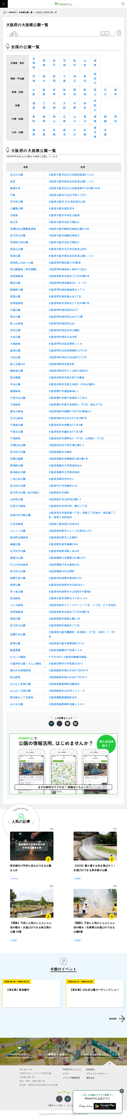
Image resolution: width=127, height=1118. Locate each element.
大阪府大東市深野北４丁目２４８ (68, 598)
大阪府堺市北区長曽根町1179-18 (68, 350)
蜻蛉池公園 (16, 370)
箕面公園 (15, 618)
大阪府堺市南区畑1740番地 (65, 262)
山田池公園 (16, 499)
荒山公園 (15, 316)
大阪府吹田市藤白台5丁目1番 (66, 431)
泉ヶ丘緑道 (16, 323)
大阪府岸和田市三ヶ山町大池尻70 (68, 370)
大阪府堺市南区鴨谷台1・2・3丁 (68, 283)
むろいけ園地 (18, 657)
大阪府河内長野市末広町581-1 (66, 585)
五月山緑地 (16, 418)
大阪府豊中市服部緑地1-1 (63, 391)
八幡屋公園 (16, 208)
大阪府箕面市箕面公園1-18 (64, 618)
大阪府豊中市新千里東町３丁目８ (68, 398)
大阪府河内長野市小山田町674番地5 (70, 591)
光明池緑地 (16, 276)
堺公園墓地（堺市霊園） (24, 269)
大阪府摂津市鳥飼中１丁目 (64, 625)
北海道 (34, 63)
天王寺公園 (16, 201)
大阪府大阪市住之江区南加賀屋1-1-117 (71, 174)
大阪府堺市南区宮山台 (61, 323)
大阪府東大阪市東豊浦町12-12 (66, 643)
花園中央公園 (18, 634)
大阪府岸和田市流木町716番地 (66, 377)
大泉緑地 (15, 343)
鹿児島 (95, 132)
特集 (51, 829)
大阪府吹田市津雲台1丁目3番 (66, 425)
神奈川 (95, 78)
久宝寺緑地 (16, 524)
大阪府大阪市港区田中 (61, 208)
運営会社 (90, 1078)
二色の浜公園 (18, 479)
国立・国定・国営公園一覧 (32, 1081)
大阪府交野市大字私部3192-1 (66, 663)
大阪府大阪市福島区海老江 (64, 235)
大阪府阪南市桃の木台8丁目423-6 (68, 670)
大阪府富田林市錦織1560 (63, 544)
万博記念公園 (18, 445)
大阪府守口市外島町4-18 (63, 485)
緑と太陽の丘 (18, 364)
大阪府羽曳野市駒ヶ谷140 (64, 551)
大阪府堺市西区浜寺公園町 (64, 330)
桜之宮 (14, 222)
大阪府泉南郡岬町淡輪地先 (64, 684)
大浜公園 (15, 357)
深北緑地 (15, 598)
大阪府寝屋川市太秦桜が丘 (64, 564)
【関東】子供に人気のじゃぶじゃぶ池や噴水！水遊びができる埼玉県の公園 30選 (30, 927)
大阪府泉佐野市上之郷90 (63, 537)
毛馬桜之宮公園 (19, 242)
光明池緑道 (16, 303)
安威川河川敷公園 (20, 515)
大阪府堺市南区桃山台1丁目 (65, 296)
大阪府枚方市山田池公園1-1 (65, 499)
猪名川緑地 (16, 411)
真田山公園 (16, 249)
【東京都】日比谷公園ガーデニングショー (94, 989)
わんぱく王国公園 (20, 690)
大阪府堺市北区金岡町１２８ (65, 343)
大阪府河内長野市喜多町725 (65, 578)
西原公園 (15, 296)
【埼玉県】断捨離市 (17, 989)
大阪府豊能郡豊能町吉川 (63, 697)
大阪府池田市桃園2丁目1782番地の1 (70, 411)
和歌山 (95, 105)
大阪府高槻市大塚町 (60, 452)
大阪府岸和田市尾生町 (61, 364)
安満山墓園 (16, 458)
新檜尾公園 (16, 289)
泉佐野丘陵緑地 (19, 537)
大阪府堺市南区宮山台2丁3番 (66, 316)
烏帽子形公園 (18, 578)
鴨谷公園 (15, 283)
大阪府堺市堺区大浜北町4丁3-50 (68, 357)
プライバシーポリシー (96, 1074)
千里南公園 (16, 425)
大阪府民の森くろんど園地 (25, 663)
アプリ (66, 1074)
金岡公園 (15, 350)
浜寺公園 (15, 330)
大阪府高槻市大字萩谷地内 (64, 472)
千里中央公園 (18, 398)
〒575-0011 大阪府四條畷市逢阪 (68, 657)
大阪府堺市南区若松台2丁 (64, 310)
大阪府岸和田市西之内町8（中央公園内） (73, 384)
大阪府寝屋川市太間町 (61, 571)
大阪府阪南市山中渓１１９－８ (67, 690)
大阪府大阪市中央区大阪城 (64, 215)
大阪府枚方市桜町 (59, 492)
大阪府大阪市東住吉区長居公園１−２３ (71, 181)
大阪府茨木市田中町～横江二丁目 (68, 506)
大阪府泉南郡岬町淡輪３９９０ (67, 704)
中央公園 (15, 384)
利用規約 (90, 1069)
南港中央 (15, 188)
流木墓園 (15, 377)
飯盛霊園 (15, 650)
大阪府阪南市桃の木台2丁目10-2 (68, 677)
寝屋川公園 (16, 558)
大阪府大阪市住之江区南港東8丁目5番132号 (74, 188)
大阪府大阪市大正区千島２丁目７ (68, 195)
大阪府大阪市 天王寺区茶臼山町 (67, 201)
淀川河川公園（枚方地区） (25, 492)
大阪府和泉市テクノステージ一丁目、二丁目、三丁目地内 (82, 605)
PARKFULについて (72, 1069)
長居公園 (15, 256)
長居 (12, 181)
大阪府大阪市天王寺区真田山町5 (67, 249)
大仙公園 (15, 337)
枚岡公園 (15, 643)
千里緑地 (15, 404)
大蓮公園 (15, 310)
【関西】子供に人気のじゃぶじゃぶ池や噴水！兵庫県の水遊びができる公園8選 (94, 927)
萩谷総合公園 (18, 472)
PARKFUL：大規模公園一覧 (21, 12)
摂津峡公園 (16, 465)
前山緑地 (15, 677)
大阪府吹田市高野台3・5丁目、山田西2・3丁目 (76, 438)
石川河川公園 (18, 551)
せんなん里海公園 (20, 684)
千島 (12, 195)
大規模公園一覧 (27, 1077)
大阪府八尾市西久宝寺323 (64, 524)
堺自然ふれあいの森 (21, 262)
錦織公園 (15, 544)
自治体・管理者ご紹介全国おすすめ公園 (39, 1085)
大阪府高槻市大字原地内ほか (65, 465)
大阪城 (14, 215)
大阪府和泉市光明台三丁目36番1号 (69, 276)
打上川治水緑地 (19, 564)
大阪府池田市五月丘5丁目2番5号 (68, 418)
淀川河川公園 (18, 235)
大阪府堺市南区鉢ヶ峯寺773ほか (68, 269)
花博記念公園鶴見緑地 (23, 229)
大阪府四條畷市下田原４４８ (65, 650)
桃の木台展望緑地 (20, 670)
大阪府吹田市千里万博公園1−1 (66, 445)
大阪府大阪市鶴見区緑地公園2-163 (69, 229)
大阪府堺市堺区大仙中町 (63, 337)
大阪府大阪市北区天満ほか (64, 222)
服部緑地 (15, 391)
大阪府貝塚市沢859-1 (61, 479)
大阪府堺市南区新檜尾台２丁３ (67, 289)
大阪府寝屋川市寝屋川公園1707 (67, 558)
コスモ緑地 (16, 605)
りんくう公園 (18, 531)
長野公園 (15, 585)
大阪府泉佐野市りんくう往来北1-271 (70, 531)
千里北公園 (16, 431)
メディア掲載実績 (71, 1078)
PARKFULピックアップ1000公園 (35, 1073)
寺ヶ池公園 (16, 591)
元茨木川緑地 (18, 506)
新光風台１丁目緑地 (21, 697)
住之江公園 (16, 174)
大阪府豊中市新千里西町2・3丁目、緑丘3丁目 (75, 404)
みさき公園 (16, 704)
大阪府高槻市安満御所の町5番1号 (68, 458)
